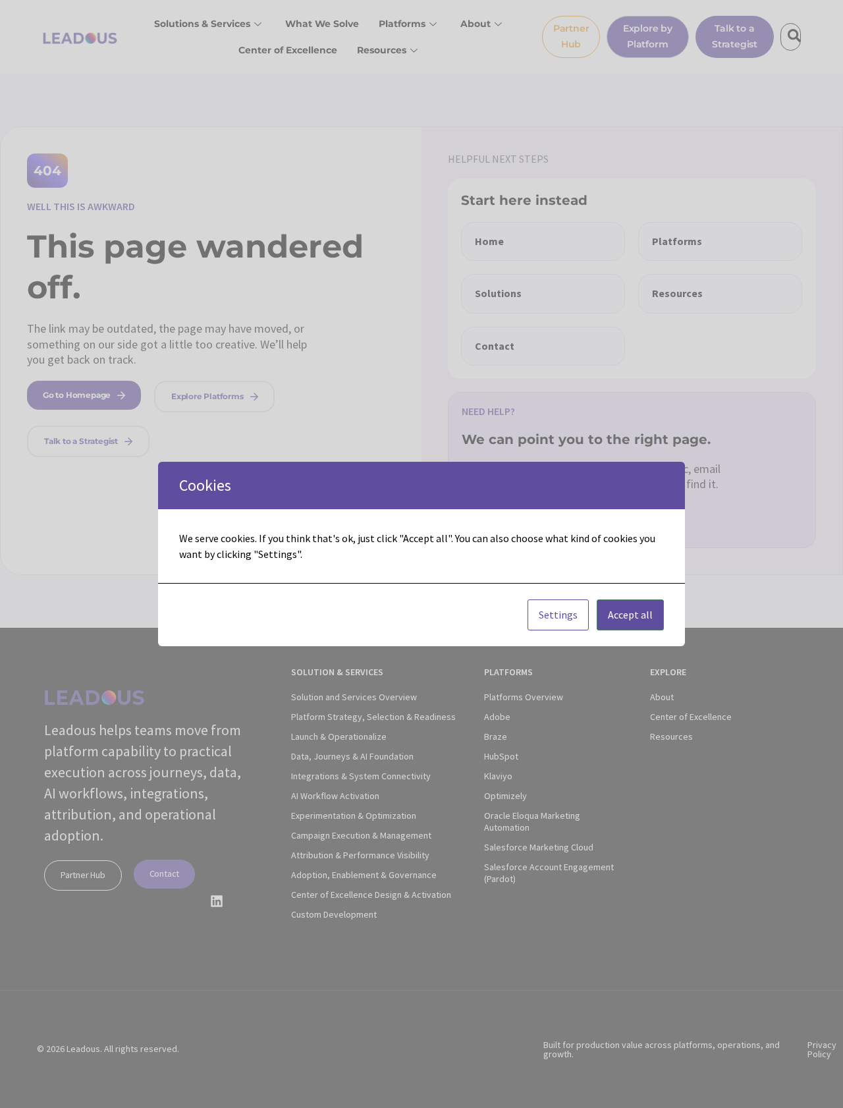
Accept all (630, 614)
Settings (558, 614)
